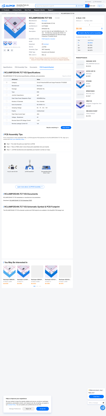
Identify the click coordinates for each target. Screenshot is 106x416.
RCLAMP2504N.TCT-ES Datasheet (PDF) (21, 200)
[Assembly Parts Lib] (8, 6)
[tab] (7, 67)
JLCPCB (4, 13)
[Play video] (30, 168)
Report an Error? (66, 76)
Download (46, 44)
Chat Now (96, 396)
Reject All (28, 408)
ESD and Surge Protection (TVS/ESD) (49, 13)
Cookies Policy (12, 404)
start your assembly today (17, 139)
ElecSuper (44, 20)
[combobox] (54, 5)
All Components (21, 13)
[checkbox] (6, 82)
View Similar (66, 127)
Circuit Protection (32, 13)
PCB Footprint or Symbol (48, 39)
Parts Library (11, 13)
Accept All (42, 408)
